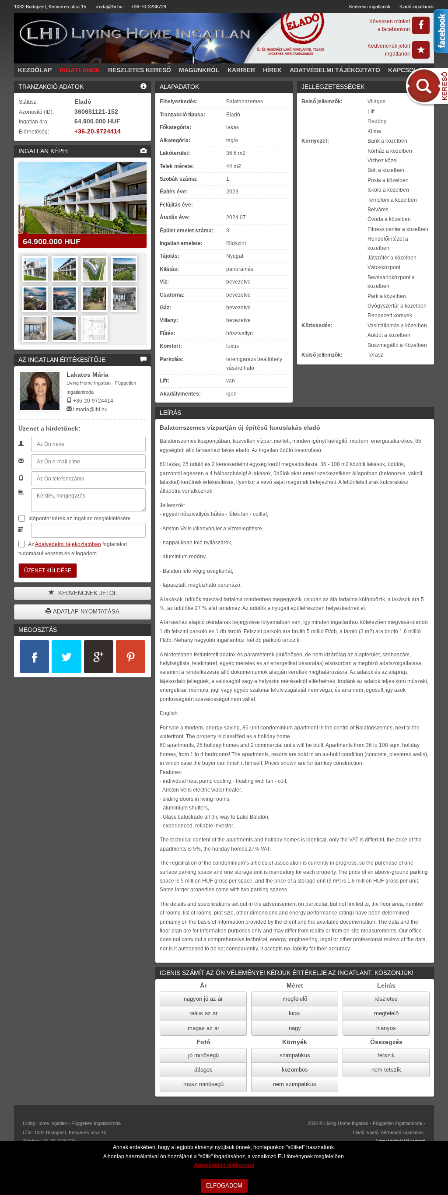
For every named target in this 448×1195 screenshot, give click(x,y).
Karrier (241, 70)
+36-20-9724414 (97, 131)
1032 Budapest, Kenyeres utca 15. (51, 6)
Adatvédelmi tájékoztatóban (68, 544)
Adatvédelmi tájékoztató (335, 70)
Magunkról (199, 70)
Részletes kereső (139, 70)
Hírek (272, 70)
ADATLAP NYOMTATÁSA (85, 611)
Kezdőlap (35, 70)
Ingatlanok (80, 70)
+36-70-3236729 (148, 6)
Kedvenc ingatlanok (370, 6)
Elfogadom (224, 1185)
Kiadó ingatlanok (416, 6)
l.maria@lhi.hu (90, 410)
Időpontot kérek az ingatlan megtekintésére (79, 518)
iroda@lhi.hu (109, 6)
